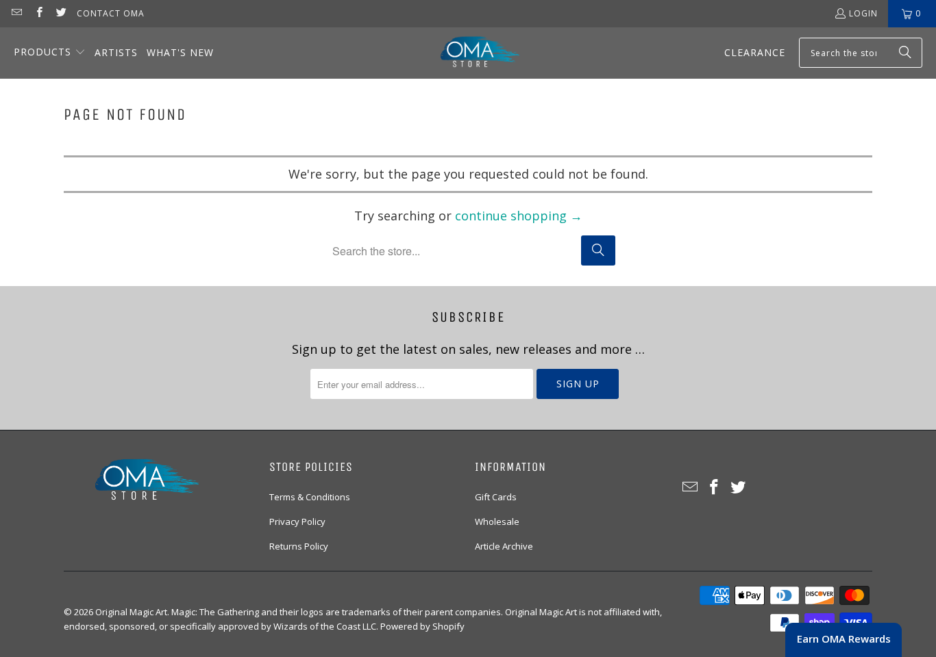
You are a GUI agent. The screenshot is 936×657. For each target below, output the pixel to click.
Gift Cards (496, 497)
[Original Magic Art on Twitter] (60, 13)
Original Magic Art (131, 612)
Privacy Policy (297, 521)
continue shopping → (518, 215)
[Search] (905, 53)
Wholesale (497, 521)
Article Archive (504, 546)
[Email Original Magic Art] (16, 13)
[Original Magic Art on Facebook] (38, 13)
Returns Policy (298, 546)
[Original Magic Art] (471, 53)
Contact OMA (111, 13)
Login (863, 13)
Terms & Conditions (309, 497)
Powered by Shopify (422, 626)
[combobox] (860, 53)
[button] (50, 53)
